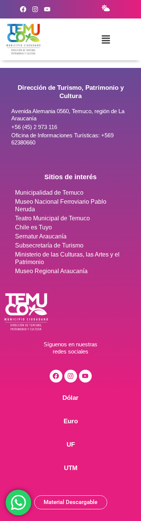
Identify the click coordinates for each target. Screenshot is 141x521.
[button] (105, 39)
